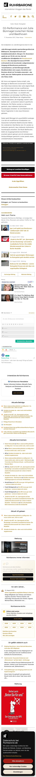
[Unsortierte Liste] (13, 324)
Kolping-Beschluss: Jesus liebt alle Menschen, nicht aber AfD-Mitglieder (18, 647)
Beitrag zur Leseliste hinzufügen (18, 169)
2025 (14, 623)
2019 (29, 627)
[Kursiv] (5, 324)
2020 (22, 627)
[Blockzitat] (16, 324)
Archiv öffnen (18, 618)
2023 (29, 623)
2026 (6, 623)
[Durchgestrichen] (9, 324)
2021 (14, 627)
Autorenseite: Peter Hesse (18, 187)
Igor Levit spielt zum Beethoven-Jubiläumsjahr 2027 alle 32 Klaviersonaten (21, 230)
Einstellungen (18, 772)
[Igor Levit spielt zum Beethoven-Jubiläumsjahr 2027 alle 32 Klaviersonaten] (5, 228)
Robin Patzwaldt (10, 443)
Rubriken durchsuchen (9, 631)
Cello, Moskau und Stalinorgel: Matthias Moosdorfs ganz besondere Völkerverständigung (19, 432)
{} (19, 324)
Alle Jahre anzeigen (8, 635)
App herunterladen (18, 575)
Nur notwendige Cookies (18, 766)
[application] (18, 151)
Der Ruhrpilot (8, 424)
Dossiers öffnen (7, 633)
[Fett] (3, 324)
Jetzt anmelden (18, 393)
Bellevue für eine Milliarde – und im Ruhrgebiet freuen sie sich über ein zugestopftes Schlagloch (22, 266)
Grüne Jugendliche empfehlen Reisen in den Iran (19, 592)
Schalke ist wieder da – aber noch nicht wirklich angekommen (18, 411)
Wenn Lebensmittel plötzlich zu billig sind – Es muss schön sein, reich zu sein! (17, 406)
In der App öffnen (18, 181)
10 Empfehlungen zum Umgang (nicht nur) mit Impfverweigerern (18, 670)
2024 (22, 623)
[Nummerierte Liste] (11, 324)
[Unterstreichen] (7, 324)
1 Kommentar (28, 37)
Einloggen (4, 204)
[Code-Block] (18, 324)
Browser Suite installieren (18, 579)
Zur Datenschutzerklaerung (12, 756)
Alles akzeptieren (18, 761)
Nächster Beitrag (26, 274)
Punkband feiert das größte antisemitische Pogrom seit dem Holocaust (19, 428)
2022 (6, 627)
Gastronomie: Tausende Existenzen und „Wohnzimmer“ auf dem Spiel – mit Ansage (17, 659)
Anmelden (31, 313)
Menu (4, 17)
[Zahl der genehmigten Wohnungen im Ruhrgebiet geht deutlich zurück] (5, 254)
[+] (22, 324)
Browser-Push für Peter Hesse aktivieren (18, 175)
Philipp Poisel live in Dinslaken (13, 422)
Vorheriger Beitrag (9, 274)
